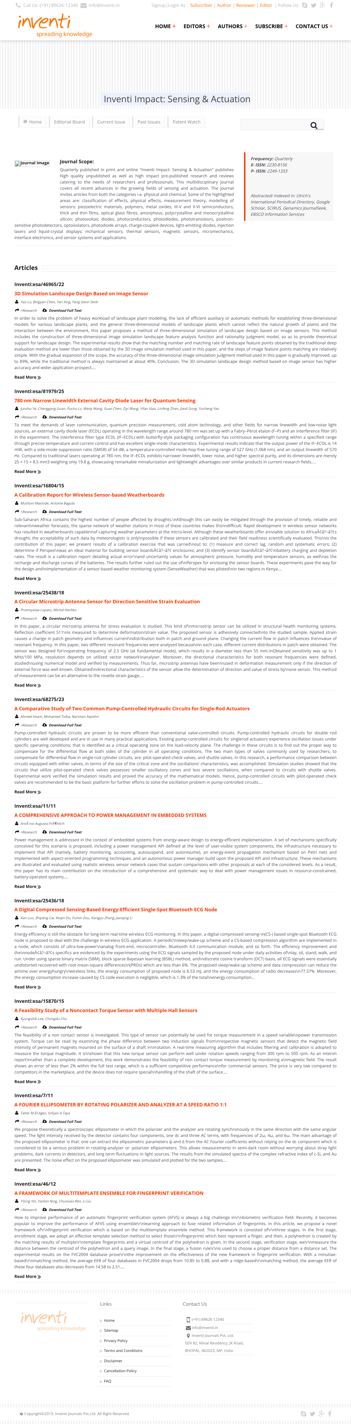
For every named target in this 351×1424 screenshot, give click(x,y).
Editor (266, 5)
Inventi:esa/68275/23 (39, 699)
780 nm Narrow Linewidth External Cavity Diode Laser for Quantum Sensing (104, 400)
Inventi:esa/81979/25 (39, 391)
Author (224, 5)
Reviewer (245, 5)
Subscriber (200, 5)
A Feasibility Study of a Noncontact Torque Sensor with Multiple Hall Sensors (105, 1010)
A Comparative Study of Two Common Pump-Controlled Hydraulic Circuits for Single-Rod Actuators (132, 708)
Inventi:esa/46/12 (35, 1184)
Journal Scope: (77, 161)
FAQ (107, 1381)
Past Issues (148, 122)
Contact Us (314, 26)
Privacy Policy (116, 1340)
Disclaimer (113, 1361)
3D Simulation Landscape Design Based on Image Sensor (81, 293)
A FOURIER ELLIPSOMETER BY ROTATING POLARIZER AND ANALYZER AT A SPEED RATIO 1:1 (120, 1105)
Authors (233, 26)
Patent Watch (187, 122)
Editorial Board (69, 122)
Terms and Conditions (123, 1350)
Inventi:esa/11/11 (35, 806)
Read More (25, 377)
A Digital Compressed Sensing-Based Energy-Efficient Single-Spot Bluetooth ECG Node (115, 909)
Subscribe (271, 26)
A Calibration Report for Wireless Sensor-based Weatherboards (89, 495)
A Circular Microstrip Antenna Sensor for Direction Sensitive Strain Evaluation (107, 601)
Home (165, 26)
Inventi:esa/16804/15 (39, 486)
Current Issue (111, 122)
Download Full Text (65, 310)
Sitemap (111, 1330)
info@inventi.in (104, 5)
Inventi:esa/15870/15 (39, 1001)
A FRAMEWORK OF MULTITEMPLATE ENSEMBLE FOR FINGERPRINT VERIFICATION (109, 1193)
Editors (196, 26)
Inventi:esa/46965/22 (39, 284)
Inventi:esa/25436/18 (39, 901)
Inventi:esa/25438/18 (39, 593)
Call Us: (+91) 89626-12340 (50, 5)
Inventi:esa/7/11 (33, 1095)
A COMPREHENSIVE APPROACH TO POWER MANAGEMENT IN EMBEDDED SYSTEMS (110, 815)
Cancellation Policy (120, 1371)
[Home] (52, 1331)
